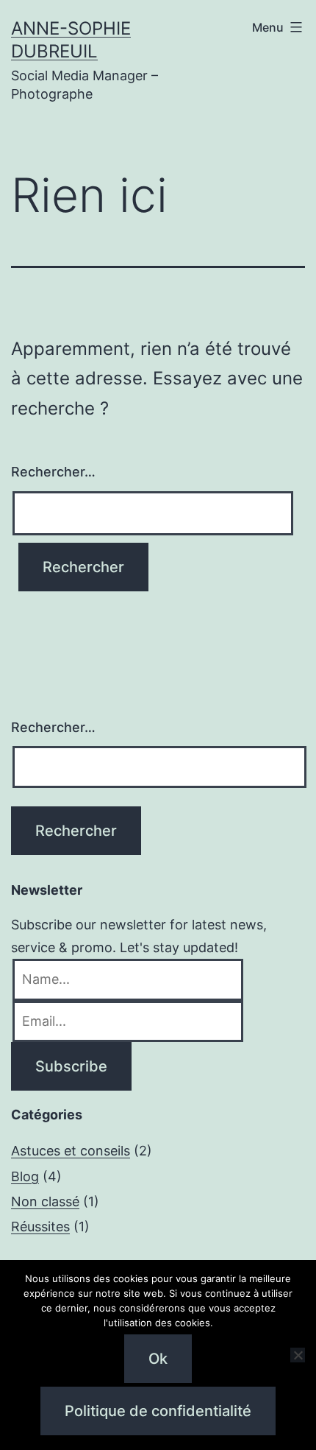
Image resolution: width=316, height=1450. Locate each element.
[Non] (297, 1355)
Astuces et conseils (70, 1150)
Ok (158, 1359)
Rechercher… (53, 471)
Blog (25, 1176)
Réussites (40, 1226)
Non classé (45, 1201)
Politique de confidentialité (158, 1411)
